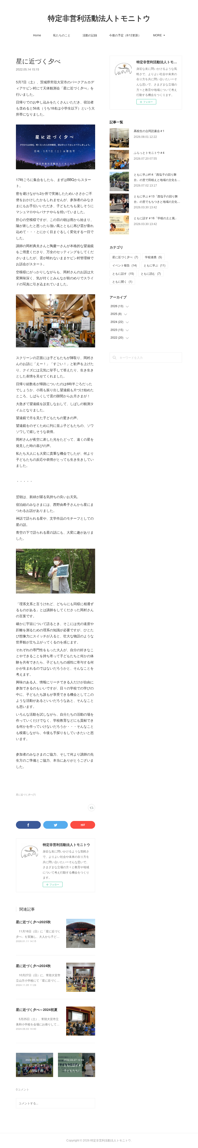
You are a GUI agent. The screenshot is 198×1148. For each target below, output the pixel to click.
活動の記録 (90, 35)
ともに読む (151, 273)
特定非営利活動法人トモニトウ (99, 18)
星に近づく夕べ (125, 257)
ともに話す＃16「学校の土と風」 (156, 218)
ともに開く (122, 281)
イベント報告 (124, 265)
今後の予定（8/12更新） (125, 35)
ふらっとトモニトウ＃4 (149, 152)
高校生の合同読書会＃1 (149, 131)
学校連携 (153, 257)
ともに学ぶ (154, 265)
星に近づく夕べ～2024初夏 (36, 1009)
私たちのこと (62, 35)
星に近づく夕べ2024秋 (33, 965)
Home (37, 35)
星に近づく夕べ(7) (26, 794)
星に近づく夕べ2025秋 (33, 921)
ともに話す (123, 273)
